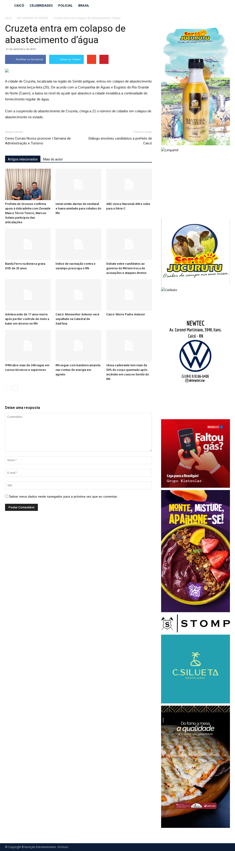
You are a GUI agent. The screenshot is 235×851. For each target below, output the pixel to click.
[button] (224, 5)
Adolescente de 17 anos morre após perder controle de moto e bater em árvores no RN (27, 319)
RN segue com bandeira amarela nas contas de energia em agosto (78, 370)
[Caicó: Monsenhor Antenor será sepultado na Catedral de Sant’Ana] (78, 295)
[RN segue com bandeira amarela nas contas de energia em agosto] (78, 345)
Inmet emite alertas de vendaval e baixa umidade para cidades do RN (78, 208)
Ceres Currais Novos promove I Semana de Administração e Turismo (38, 140)
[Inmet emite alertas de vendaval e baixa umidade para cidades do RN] (78, 184)
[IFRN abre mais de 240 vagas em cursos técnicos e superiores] (28, 345)
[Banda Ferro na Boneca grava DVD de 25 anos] (28, 244)
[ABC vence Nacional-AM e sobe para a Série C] (129, 184)
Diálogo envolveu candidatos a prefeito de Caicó (120, 140)
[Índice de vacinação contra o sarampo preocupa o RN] (78, 244)
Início (8, 18)
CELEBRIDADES (41, 5)
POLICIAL (65, 5)
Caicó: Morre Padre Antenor (125, 314)
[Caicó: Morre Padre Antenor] (129, 295)
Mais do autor (53, 159)
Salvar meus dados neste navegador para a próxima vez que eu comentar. (63, 496)
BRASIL (83, 5)
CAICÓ (19, 5)
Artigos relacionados (23, 159)
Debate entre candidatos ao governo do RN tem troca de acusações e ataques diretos (126, 268)
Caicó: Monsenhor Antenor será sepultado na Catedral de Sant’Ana (77, 319)
